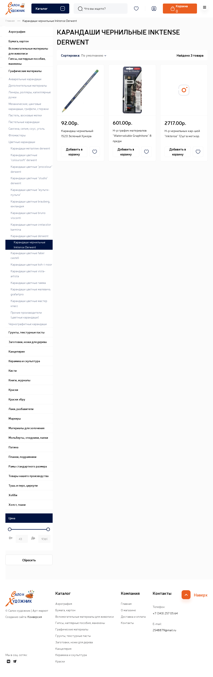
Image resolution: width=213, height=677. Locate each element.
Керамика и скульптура (71, 655)
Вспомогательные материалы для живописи (84, 616)
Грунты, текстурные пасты (73, 635)
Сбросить (29, 560)
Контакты (127, 623)
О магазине (128, 610)
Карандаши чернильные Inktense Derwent (29, 244)
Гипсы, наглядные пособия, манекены (80, 623)
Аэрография (63, 603)
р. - (9, 539)
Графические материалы (71, 629)
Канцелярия (63, 648)
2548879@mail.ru (164, 630)
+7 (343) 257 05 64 (165, 613)
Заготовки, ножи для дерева (74, 642)
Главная (10, 20)
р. (32, 539)
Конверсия (34, 617)
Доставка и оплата (133, 616)
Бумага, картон (65, 610)
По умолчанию (92, 55)
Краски (60, 661)
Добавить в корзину (74, 151)
